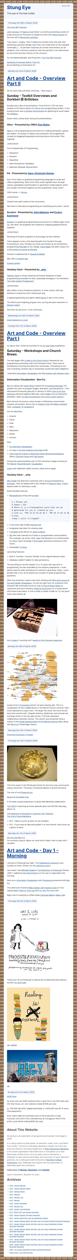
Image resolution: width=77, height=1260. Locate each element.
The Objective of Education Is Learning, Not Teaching (30, 814)
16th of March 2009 (22, 646)
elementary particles (29, 37)
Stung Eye (19, 7)
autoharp (11, 483)
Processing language (54, 386)
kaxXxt (44, 298)
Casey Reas (29, 386)
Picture (24, 192)
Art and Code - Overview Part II (36, 80)
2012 (11, 1229)
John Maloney (41, 212)
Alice (9, 131)
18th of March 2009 (23, 316)
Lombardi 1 (17, 407)
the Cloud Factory (30, 873)
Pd (8, 179)
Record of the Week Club (18, 797)
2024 (11, 1191)
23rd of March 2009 (22, 71)
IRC (10, 535)
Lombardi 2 (28, 407)
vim (12, 525)
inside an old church (42, 588)
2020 (11, 1203)
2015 (11, 1218)
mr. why (42, 890)
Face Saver (38, 456)
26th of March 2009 (22, 23)
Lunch (9, 468)
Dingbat (14, 532)
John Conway (13, 32)
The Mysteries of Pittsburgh (49, 870)
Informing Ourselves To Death (20, 735)
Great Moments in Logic (17, 320)
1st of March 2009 (21, 1092)
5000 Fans (11, 1096)
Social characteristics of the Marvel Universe (38, 721)
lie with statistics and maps (31, 450)
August (46, 1221)
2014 (11, 1221)
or (8, 1108)
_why (43, 269)
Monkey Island (13, 305)
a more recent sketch (53, 397)
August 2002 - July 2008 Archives (21, 1253)
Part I (48, 91)
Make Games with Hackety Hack (43, 888)
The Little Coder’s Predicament (20, 281)
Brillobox (14, 114)
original (13, 1045)
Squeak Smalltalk (37, 254)
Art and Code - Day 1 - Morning (33, 853)
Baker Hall (60, 895)
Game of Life (27, 32)
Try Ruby (23, 547)
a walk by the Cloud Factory (37, 360)
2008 (11, 1250)
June (21, 1209)
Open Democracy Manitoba (56, 1149)
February (23, 1185)
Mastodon (32, 1170)
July (21, 1197)
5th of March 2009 (22, 901)
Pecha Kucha (38, 111)
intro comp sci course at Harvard (23, 249)
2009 (11, 1244)
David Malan (45, 247)
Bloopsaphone (15, 495)
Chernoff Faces (22, 456)
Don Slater (44, 124)
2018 (11, 1209)
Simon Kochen (58, 35)
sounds (35, 495)
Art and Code (48, 346)
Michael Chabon (29, 870)
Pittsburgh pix (26, 792)
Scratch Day (22, 259)
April (20, 1212)
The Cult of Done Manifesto (19, 816)
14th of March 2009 (22, 730)
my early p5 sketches (31, 397)
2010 (11, 1239)
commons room (43, 866)
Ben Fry (10, 386)
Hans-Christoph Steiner (41, 173)
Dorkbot (28, 111)
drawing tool (35, 525)
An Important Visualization (20, 447)
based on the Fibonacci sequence (47, 640)
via (8, 1045)
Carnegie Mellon (47, 895)
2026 (11, 1185)
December (23, 1203)
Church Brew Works (52, 586)
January (17, 1185)
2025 (11, 1188)
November (35, 1212)
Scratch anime (13, 263)
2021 (11, 1200)
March (28, 1188)
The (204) (11, 806)
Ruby (65, 483)
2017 (11, 1212)
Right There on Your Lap (24, 890)
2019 (11, 1206)
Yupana (14, 640)
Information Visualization (27, 373)
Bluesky (23, 1170)
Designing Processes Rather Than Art (23, 62)
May (30, 1215)
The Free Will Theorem (17, 27)
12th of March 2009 (22, 741)
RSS (68, 6)
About (64, 6)
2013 (11, 1224)
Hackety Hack (13, 276)
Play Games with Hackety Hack (55, 373)
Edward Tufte (44, 404)
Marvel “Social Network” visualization (26, 464)
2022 (11, 1197)
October (28, 1212)
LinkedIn (45, 1170)
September (38, 1218)
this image (38, 541)
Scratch (10, 222)
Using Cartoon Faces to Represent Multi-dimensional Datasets (36, 454)
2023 (11, 1194)
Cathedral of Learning (48, 863)
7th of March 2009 (22, 833)
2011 (11, 1234)
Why (9, 481)
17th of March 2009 (22, 326)
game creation (39, 532)
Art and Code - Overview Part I (36, 335)
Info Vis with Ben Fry (16, 838)
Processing (24, 705)
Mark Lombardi (60, 404)
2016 (11, 1215)
